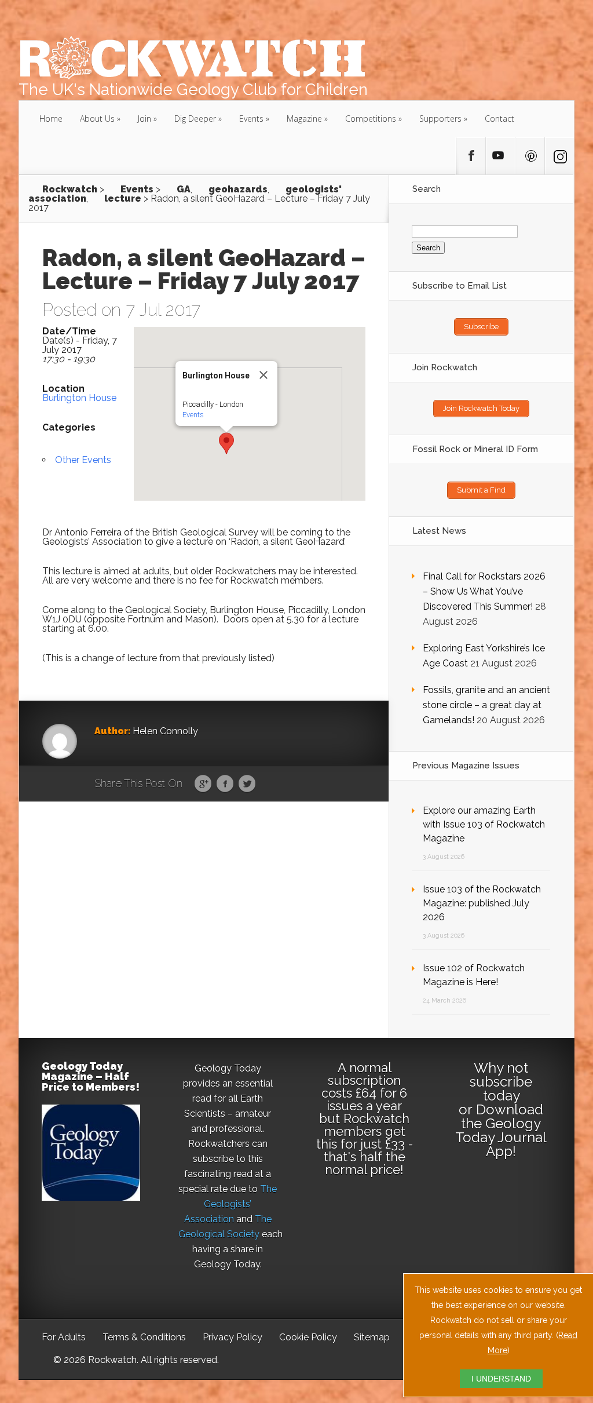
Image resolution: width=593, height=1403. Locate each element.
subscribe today (501, 1088)
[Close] (263, 375)
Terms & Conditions (144, 1337)
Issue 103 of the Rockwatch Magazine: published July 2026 (482, 903)
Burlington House (79, 397)
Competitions (370, 118)
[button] (226, 443)
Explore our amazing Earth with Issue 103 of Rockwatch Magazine (484, 824)
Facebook (225, 784)
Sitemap (372, 1337)
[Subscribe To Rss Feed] (529, 155)
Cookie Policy (308, 1337)
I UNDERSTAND (501, 1378)
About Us (97, 118)
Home (51, 118)
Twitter (247, 784)
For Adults (64, 1337)
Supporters (440, 118)
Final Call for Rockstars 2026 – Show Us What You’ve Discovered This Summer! (484, 591)
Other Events (83, 459)
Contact (499, 118)
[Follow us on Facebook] (470, 155)
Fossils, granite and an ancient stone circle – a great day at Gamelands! (486, 705)
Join (144, 118)
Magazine (304, 118)
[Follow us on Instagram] (559, 155)
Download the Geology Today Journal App (501, 1130)
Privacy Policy (232, 1337)
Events (251, 118)
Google (203, 784)
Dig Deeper (195, 118)
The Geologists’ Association (230, 1204)
